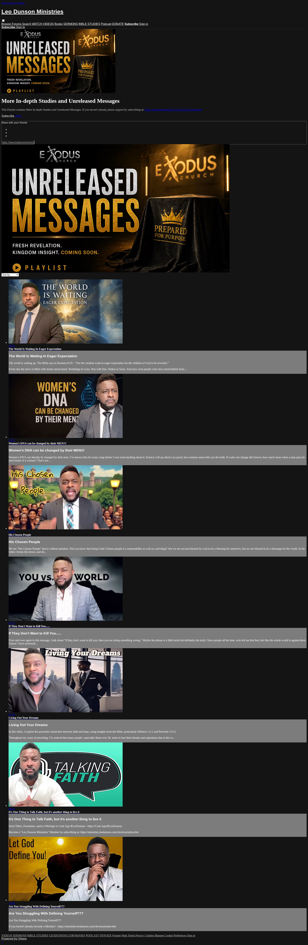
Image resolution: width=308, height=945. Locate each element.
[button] (3, 20)
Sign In (20, 27)
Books (59, 23)
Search (27, 23)
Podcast (106, 23)
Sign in (143, 23)
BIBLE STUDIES (89, 23)
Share (18, 115)
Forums (17, 23)
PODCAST (92, 935)
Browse (6, 23)
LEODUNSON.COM (61, 935)
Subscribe (8, 115)
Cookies (150, 935)
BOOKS (80, 935)
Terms (131, 935)
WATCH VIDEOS (43, 23)
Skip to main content (13, 2)
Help (125, 935)
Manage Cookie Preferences (171, 935)
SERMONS (70, 23)
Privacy (140, 935)
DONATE (118, 23)
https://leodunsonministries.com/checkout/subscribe (173, 109)
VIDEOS (6, 935)
